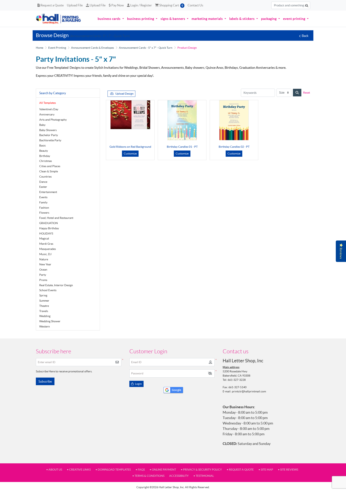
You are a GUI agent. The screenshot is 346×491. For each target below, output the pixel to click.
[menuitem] (110, 19)
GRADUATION (48, 223)
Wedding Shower (49, 321)
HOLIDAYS (46, 233)
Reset (306, 92)
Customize (130, 153)
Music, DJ (45, 254)
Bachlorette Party (50, 140)
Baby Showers (48, 130)
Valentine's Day (48, 109)
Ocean (43, 269)
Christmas (45, 161)
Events (43, 197)
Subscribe (45, 381)
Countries (45, 176)
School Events (47, 290)
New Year (45, 264)
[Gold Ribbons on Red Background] (130, 114)
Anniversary (46, 114)
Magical (44, 238)
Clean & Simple (48, 171)
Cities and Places (49, 166)
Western (44, 326)
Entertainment (48, 192)
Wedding (44, 316)
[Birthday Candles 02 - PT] (234, 120)
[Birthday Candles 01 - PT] (182, 120)
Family (43, 202)
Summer (44, 300)
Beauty (43, 150)
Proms (43, 280)
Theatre (44, 305)
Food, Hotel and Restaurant (56, 217)
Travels (43, 311)
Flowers (44, 212)
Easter (43, 186)
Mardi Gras (46, 243)
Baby (42, 124)
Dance (43, 181)
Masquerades (47, 249)
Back (305, 35)
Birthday (44, 156)
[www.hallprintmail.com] (58, 18)
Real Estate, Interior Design (56, 285)
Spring (43, 295)
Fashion (44, 207)
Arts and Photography (53, 119)
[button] (210, 373)
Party (42, 274)
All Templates (47, 102)
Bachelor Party (48, 135)
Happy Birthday (49, 228)
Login (138, 383)
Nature (43, 259)
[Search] (297, 92)
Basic (42, 145)
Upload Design (124, 93)
